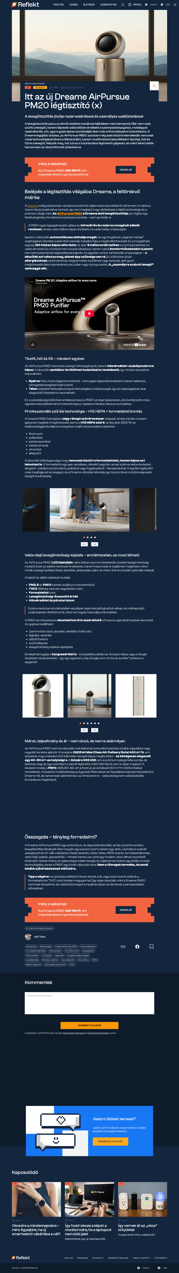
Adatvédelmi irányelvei (74, 1033)
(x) (97, 105)
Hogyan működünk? (141, 1258)
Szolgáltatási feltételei (98, 1033)
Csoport (153, 4)
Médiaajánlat (82, 1258)
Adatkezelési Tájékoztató (118, 1258)
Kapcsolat (68, 1258)
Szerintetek (108, 4)
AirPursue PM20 (69, 213)
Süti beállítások (160, 1258)
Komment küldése (89, 1025)
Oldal (168, 4)
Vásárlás (126, 169)
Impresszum (97, 1258)
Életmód (89, 4)
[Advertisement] (89, 807)
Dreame (40, 83)
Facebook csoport (110, 1141)
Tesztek (58, 4)
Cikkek (73, 4)
